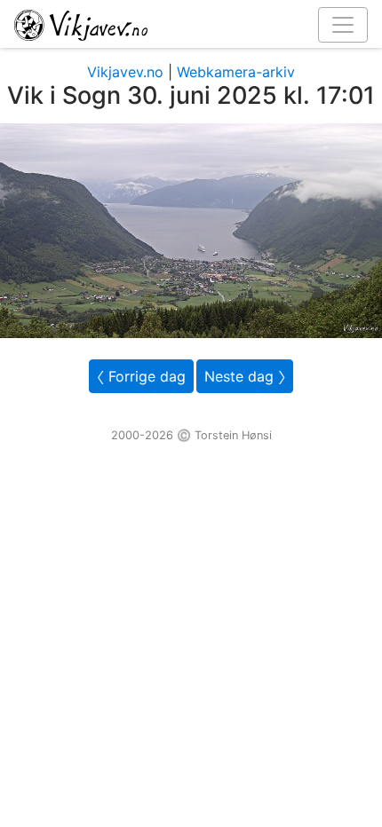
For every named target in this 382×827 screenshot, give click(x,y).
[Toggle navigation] (343, 25)
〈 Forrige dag (141, 376)
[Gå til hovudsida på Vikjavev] (184, 24)
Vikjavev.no (125, 72)
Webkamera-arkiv (236, 72)
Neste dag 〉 (244, 376)
